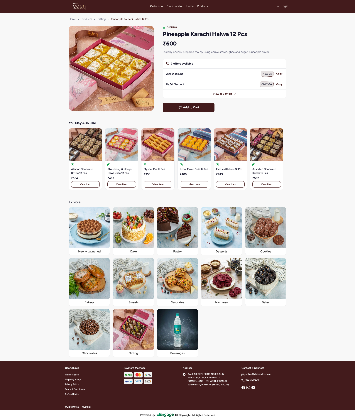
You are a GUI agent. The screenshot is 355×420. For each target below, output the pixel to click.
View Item (85, 184)
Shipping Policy (73, 379)
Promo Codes (72, 374)
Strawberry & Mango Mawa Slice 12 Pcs (119, 171)
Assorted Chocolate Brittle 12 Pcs (264, 171)
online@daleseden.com (258, 374)
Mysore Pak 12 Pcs (154, 169)
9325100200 (252, 379)
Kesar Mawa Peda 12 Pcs (194, 169)
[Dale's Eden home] (105, 6)
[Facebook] (243, 388)
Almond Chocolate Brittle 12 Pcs (82, 171)
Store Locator (175, 6)
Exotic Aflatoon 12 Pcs (229, 169)
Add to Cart (191, 107)
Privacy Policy (72, 384)
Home (190, 6)
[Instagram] (248, 388)
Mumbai (86, 406)
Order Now (156, 6)
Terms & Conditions (75, 389)
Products (202, 6)
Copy (279, 73)
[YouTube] (253, 388)
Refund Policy (72, 394)
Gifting (102, 19)
